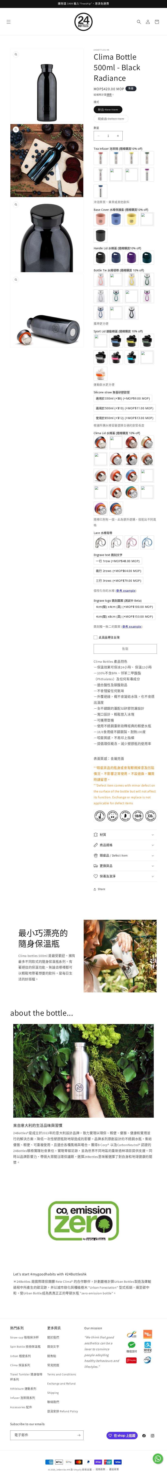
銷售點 (51, 1356)
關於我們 (53, 1337)
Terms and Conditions (61, 1374)
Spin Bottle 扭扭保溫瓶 (25, 1346)
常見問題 (53, 1365)
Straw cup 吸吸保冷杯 (24, 1337)
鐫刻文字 (53, 1346)
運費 (109, 94)
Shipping (53, 1393)
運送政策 (114, 1469)
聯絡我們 (53, 1402)
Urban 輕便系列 (20, 1356)
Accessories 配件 (21, 1407)
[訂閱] (78, 1435)
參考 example (125, 590)
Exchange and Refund (61, 1383)
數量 (96, 128)
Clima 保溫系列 (20, 1365)
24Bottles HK (63, 1469)
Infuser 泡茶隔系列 (22, 1398)
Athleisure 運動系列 (23, 1388)
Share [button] (101, 889)
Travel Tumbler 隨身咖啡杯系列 (26, 1376)
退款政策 (100, 1469)
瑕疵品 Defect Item (112, 119)
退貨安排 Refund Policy (62, 1411)
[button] (8, 21)
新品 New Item (109, 110)
